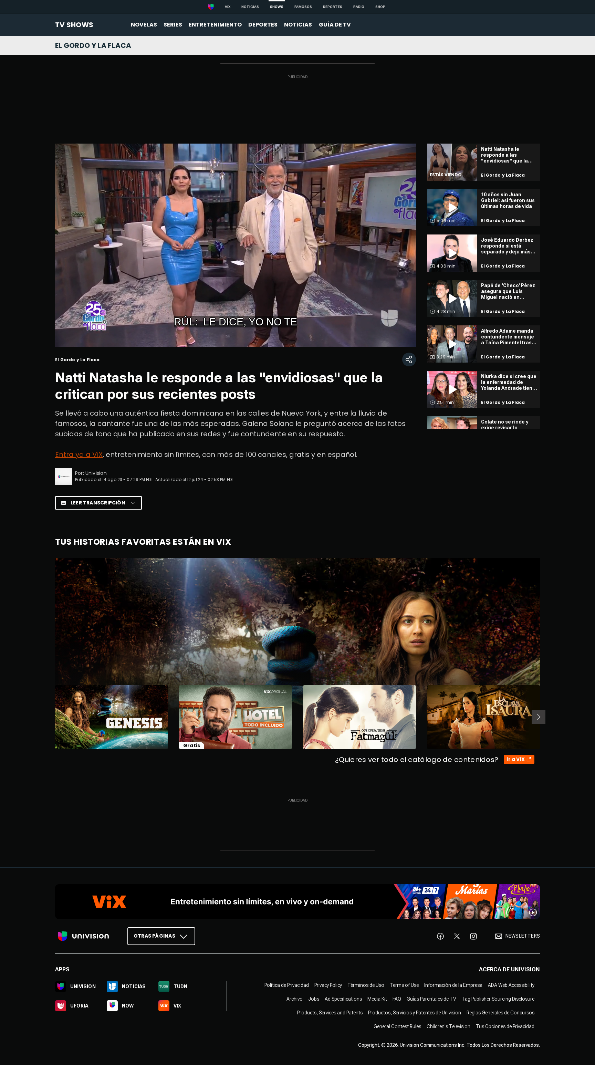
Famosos (303, 7)
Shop (380, 7)
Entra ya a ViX (79, 454)
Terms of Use (404, 985)
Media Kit (377, 998)
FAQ (397, 998)
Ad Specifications (343, 998)
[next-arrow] (538, 717)
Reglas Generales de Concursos (500, 1012)
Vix (227, 7)
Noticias (250, 7)
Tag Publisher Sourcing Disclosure (498, 998)
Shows (276, 7)
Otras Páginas (154, 935)
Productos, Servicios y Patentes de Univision (414, 1012)
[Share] (409, 359)
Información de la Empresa (453, 985)
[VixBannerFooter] (297, 901)
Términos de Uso (365, 985)
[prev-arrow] (51, 717)
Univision (96, 473)
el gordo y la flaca (93, 45)
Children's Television (448, 1026)
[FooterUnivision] (83, 936)
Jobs (313, 998)
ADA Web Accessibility (511, 985)
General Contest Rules (397, 1026)
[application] (235, 245)
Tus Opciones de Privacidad (505, 1026)
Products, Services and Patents (330, 1012)
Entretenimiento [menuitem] (215, 25)
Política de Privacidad (286, 985)
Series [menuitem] (173, 25)
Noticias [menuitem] (298, 25)
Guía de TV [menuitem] (335, 25)
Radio (358, 7)
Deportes (332, 7)
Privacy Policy (328, 985)
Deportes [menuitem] (263, 25)
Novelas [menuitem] (144, 25)
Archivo (294, 998)
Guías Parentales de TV (431, 998)
